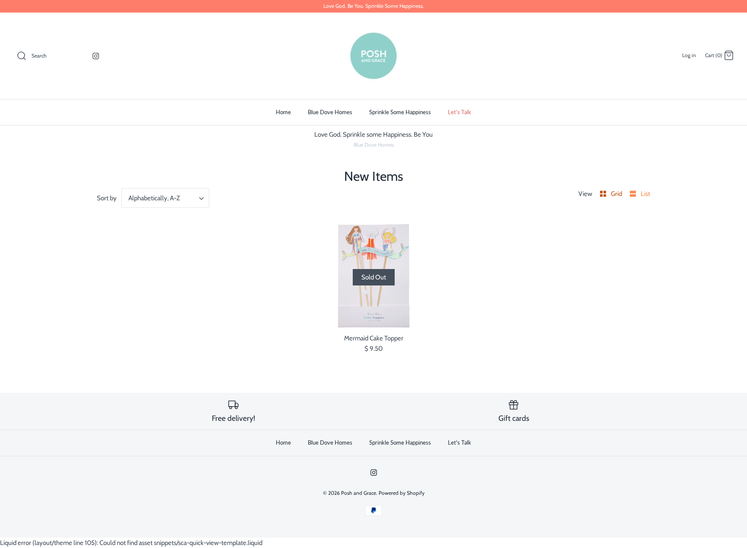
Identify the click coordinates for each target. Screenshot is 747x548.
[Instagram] (96, 56)
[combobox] (165, 198)
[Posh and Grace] (373, 55)
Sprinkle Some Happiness (400, 112)
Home (283, 112)
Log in (689, 55)
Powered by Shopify (402, 493)
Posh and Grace (358, 493)
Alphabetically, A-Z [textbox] (154, 198)
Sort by (107, 198)
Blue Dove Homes (330, 112)
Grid (617, 194)
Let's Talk (459, 112)
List (645, 194)
